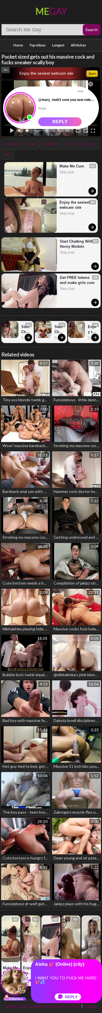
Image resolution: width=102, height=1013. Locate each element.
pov (7, 153)
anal (31, 143)
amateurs (12, 143)
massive (90, 143)
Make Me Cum (72, 166)
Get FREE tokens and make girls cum (77, 280)
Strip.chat (67, 172)
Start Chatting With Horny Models (77, 244)
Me (51, 11)
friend (70, 143)
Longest (58, 45)
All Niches (78, 45)
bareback (50, 143)
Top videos (37, 45)
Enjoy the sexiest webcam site (46, 73)
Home (18, 45)
